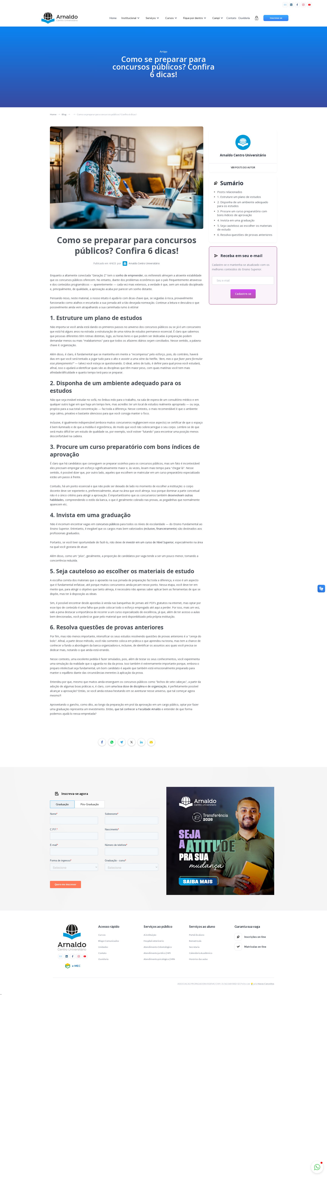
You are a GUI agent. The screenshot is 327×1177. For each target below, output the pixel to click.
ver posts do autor (243, 167)
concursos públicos (107, 524)
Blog (64, 114)
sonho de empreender (129, 275)
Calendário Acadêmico (200, 953)
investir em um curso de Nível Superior (150, 542)
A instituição (150, 934)
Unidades (103, 947)
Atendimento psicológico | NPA (159, 959)
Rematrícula (195, 940)
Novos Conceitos (266, 984)
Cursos (102, 934)
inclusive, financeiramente (160, 528)
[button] (130, 18)
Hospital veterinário (154, 940)
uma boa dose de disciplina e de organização (139, 686)
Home (113, 18)
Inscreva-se (276, 17)
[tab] (62, 804)
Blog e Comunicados (108, 940)
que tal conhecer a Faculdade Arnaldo (138, 709)
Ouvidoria (244, 18)
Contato (231, 18)
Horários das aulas (198, 959)
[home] (59, 18)
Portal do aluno (196, 934)
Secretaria (194, 947)
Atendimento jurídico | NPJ (157, 953)
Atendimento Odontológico (158, 947)
